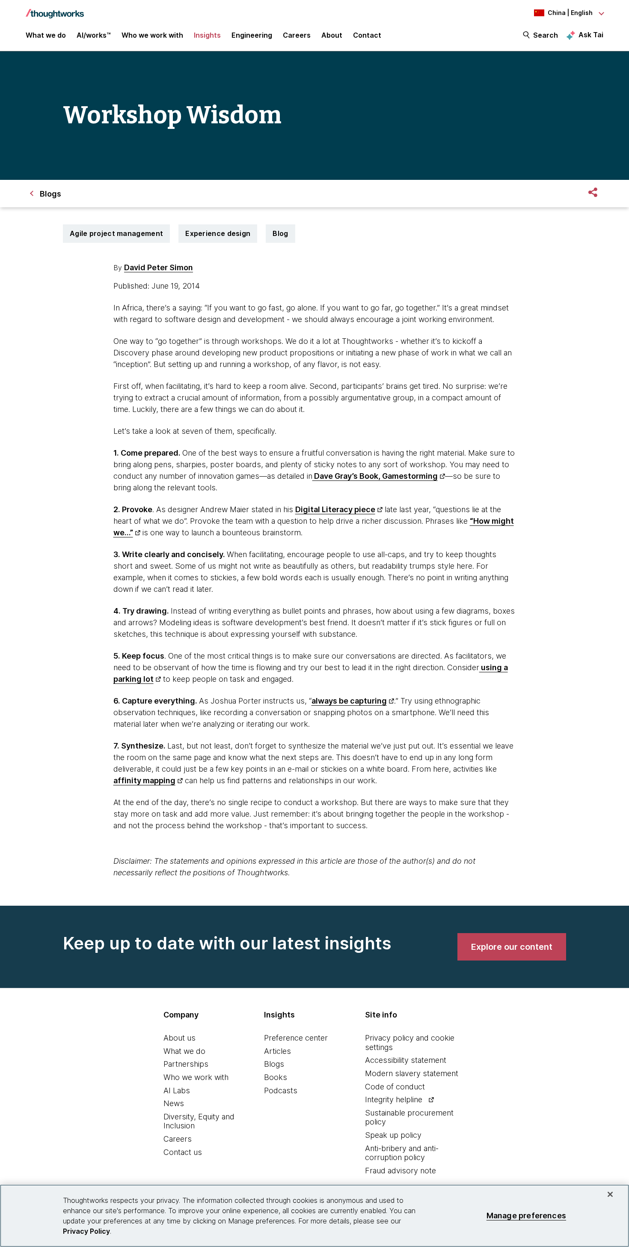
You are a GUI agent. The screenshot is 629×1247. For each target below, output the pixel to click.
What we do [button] (46, 35)
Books (275, 1077)
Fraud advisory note (400, 1170)
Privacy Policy (86, 1231)
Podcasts (280, 1090)
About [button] (331, 35)
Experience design (217, 233)
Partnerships (185, 1063)
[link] (511, 947)
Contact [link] (367, 35)
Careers (177, 1138)
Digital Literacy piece (335, 509)
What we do (184, 1051)
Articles (277, 1051)
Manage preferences (526, 1215)
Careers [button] (297, 35)
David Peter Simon (158, 267)
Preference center (296, 1037)
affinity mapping (144, 780)
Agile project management (116, 233)
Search (545, 35)
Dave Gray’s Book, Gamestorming (375, 475)
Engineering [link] (251, 35)
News (173, 1103)
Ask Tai (591, 34)
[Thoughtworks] (55, 9)
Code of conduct (395, 1086)
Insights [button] (207, 35)
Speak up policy (393, 1135)
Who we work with (195, 1077)
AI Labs (176, 1090)
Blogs (274, 1063)
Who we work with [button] (152, 35)
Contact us (182, 1152)
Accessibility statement (405, 1060)
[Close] (610, 1194)
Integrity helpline (393, 1099)
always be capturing (349, 700)
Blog (280, 233)
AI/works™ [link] (94, 35)
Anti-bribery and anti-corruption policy (402, 1153)
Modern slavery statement (411, 1073)
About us (179, 1037)
